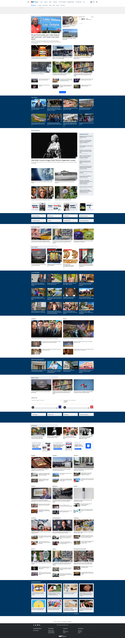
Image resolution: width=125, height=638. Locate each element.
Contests (57, 5)
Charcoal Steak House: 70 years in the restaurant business (64, 182)
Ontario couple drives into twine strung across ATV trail (53, 284)
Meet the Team (45, 5)
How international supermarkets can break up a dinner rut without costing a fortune (87, 542)
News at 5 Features (36, 216)
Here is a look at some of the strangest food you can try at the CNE (69, 437)
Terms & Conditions (51, 631)
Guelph (50, 5)
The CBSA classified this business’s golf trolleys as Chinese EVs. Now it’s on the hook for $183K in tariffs (62, 501)
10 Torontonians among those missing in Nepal (86, 124)
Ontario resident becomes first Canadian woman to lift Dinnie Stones (86, 298)
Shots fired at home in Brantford (37, 73)
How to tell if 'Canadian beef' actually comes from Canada (70, 109)
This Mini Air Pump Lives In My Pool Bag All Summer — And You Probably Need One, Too (54, 593)
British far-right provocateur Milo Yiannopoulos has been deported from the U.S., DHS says (84, 350)
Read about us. (76, 613)
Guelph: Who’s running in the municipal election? (68, 371)
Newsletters (69, 621)
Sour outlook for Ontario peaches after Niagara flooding (69, 284)
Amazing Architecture (84, 414)
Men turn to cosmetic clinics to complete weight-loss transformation (86, 504)
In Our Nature (34, 414)
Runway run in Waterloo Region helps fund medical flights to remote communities (62, 58)
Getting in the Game (84, 216)
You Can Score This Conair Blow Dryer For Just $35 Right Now (38, 609)
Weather (40, 5)
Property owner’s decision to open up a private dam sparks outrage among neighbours (54, 298)
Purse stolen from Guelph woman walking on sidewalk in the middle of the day (40, 470)
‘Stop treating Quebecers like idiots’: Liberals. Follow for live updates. (44, 338)
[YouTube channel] (37, 625)
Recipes (49, 220)
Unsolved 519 (66, 216)
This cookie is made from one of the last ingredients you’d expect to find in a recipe (45, 537)
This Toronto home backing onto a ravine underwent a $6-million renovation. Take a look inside (38, 437)
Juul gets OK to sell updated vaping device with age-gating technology (83, 501)
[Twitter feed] (33, 625)
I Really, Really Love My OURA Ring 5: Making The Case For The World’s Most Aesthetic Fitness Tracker (86, 594)
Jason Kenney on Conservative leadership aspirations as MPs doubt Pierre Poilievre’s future (41, 501)
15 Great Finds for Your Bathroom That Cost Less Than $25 (70, 593)
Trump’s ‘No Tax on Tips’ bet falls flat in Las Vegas (73, 338)
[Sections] (28, 2)
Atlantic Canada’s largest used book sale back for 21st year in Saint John (83, 532)
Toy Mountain (62, 5)
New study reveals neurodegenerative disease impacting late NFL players (68, 265)
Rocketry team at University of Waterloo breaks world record (41, 182)
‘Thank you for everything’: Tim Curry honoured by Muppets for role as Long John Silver (66, 542)
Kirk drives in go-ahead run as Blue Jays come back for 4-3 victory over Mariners (45, 573)
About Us (55, 621)
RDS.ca (79, 632)
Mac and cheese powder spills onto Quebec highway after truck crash (38, 124)
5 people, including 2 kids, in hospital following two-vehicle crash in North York (83, 470)
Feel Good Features (36, 220)
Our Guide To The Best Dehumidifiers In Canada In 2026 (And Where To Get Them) (70, 609)
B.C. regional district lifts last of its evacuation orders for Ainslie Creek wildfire (87, 573)
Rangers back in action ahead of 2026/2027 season (68, 26)
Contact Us (59, 621)
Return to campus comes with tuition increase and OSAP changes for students (66, 86)
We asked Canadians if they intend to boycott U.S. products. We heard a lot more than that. (41, 58)
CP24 (64, 630)
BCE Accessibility (36, 630)
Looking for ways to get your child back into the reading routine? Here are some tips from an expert (83, 74)
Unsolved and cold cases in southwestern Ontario (41, 199)
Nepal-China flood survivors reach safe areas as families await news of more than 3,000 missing (83, 563)
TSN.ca (64, 632)
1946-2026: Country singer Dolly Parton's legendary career (53, 160)
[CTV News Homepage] (34, 2)
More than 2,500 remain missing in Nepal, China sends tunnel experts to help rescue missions (54, 109)
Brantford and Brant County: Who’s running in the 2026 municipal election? (86, 371)
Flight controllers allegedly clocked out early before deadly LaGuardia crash (70, 124)
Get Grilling (66, 414)
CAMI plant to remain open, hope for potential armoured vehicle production (61, 470)
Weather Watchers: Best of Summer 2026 (63, 199)
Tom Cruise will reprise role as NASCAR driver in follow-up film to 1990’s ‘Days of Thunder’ (61, 532)
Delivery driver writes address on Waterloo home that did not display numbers (38, 284)
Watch (54, 5)
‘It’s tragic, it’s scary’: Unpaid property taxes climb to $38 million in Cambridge (86, 312)
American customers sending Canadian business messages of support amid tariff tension (83, 392)
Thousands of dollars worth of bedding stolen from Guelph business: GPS (44, 480)
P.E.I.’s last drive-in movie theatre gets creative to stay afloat (38, 265)
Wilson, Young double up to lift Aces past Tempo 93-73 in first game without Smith (45, 568)
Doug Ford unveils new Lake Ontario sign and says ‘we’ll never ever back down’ (45, 37)
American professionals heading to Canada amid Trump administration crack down (86, 265)
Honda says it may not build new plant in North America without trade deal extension (66, 574)
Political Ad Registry (51, 632)
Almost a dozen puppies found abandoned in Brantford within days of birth (70, 312)
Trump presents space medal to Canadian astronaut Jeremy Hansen (54, 124)
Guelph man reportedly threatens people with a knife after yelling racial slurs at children (44, 474)
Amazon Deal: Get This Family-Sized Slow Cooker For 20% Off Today (38, 593)
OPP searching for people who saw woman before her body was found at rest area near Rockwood (54, 312)
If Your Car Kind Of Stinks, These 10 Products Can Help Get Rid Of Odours (86, 609)
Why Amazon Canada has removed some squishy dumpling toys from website (83, 241)
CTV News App (64, 621)
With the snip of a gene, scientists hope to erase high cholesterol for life (87, 510)
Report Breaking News (84, 220)
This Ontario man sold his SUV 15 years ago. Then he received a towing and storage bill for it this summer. (62, 241)
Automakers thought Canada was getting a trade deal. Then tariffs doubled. (65, 569)
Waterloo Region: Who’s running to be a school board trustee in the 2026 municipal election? (54, 371)
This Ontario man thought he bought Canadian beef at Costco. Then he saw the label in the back (66, 80)
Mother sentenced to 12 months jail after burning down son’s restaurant (38, 312)
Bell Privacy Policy (51, 630)
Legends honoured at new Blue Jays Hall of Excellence (54, 265)
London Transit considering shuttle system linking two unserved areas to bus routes (66, 480)
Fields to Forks (51, 414)
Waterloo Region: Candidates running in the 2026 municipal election (38, 371)
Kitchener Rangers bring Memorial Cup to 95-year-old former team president (85, 284)
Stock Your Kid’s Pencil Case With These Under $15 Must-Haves (54, 609)
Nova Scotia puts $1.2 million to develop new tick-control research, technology (45, 542)
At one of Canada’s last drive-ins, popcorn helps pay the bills (40, 392)
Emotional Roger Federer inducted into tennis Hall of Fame (41, 563)
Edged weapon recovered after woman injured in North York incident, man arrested (86, 474)
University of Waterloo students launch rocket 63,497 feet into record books (38, 298)
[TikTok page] (35, 625)
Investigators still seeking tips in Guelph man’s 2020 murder (69, 298)
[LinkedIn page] (39, 625)
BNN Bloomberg (65, 631)
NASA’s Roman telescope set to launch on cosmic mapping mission (41, 532)
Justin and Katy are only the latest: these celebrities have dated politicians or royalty (86, 437)
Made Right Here (67, 220)
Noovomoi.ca (80, 631)
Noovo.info (79, 630)
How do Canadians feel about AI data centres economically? (85, 109)
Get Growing (50, 216)
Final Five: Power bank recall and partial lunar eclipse (37, 109)
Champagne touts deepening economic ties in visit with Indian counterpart (44, 511)
